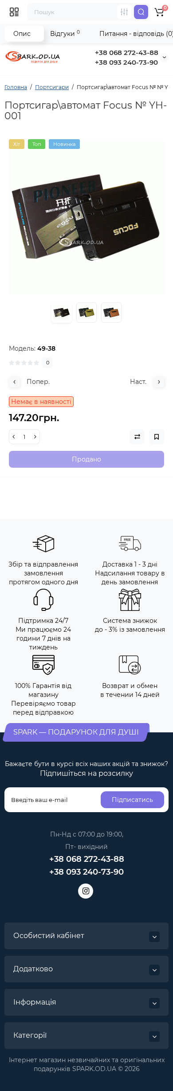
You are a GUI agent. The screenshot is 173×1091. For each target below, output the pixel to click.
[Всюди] (124, 12)
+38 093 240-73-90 (126, 62)
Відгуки (65, 33)
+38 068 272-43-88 (126, 52)
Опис (22, 34)
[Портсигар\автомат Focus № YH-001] (86, 216)
